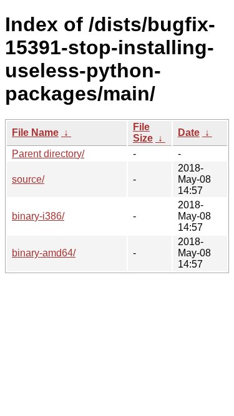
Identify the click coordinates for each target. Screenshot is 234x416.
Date (189, 132)
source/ (28, 179)
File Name (35, 132)
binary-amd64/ (44, 253)
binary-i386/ (38, 216)
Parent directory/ (48, 153)
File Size (143, 132)
